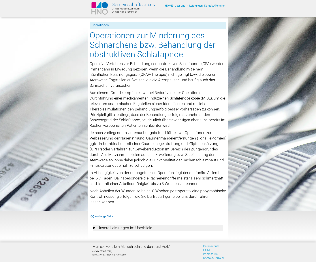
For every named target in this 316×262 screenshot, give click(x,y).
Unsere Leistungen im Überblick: (124, 227)
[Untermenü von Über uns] (187, 6)
